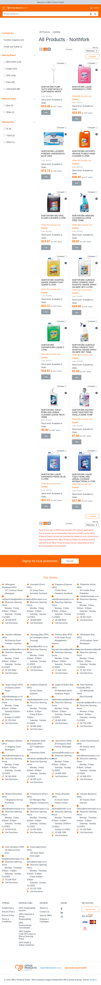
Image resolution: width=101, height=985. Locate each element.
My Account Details (90, 910)
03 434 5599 (85, 829)
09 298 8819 (60, 620)
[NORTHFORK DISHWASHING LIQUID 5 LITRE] (53, 332)
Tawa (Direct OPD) (63, 741)
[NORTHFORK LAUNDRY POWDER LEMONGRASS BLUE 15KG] (53, 138)
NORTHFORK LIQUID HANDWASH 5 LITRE (82, 88)
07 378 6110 (10, 720)
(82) (10, 82)
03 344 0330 (35, 829)
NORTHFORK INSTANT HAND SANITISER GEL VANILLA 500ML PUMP (83, 412)
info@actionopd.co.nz (89, 596)
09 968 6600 (35, 620)
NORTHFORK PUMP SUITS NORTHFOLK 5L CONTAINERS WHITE (52, 89)
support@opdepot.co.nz (50, 968)
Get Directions (11, 623)
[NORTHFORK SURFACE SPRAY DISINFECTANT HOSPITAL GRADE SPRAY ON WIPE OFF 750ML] (84, 332)
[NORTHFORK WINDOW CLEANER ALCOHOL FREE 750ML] (84, 203)
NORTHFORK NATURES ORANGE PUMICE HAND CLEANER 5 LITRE (83, 153)
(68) (13, 89)
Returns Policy (8, 912)
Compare (60, 63)
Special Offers (46, 915)
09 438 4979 (10, 620)
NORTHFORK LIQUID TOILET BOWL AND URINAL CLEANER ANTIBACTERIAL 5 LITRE (83, 478)
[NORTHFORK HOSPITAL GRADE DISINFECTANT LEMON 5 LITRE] (53, 267)
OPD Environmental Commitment (25, 925)
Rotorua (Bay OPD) (63, 635)
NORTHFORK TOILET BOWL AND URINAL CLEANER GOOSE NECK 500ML (53, 413)
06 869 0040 (35, 726)
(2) (9, 105)
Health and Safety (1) (13, 47)
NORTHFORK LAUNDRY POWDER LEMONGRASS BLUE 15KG (53, 153)
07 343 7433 (60, 670)
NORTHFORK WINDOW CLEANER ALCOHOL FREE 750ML (83, 218)
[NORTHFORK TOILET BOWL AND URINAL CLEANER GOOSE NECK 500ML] (53, 397)
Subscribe (70, 561)
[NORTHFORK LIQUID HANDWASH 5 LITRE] (84, 74)
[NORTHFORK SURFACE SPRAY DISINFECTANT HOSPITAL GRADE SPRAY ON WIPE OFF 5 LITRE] (84, 267)
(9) (8, 129)
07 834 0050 (10, 670)
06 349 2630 (10, 776)
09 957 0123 (85, 617)
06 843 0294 (60, 720)
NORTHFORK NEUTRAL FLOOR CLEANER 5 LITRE (53, 217)
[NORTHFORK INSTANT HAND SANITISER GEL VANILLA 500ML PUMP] (84, 397)
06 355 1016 (35, 779)
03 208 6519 (10, 880)
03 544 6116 (10, 829)
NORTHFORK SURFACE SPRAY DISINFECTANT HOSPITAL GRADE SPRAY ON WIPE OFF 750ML (84, 348)
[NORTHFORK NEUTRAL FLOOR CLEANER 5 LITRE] (53, 203)
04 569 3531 (85, 776)
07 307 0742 (85, 670)
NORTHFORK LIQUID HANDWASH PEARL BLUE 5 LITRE (53, 476)
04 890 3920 (60, 773)
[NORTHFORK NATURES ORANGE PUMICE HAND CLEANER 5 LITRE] (84, 138)
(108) (11, 75)
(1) (10, 112)
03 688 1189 (60, 832)
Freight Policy (8, 908)
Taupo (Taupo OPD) (13, 685)
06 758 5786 (85, 723)
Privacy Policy (8, 915)
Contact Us (44, 912)
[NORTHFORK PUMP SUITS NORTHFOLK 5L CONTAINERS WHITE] (53, 74)
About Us (44, 908)
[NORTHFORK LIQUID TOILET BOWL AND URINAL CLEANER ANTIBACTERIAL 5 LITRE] (84, 461)
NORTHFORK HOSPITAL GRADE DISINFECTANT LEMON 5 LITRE (52, 282)
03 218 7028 (35, 888)
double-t (93, 980)
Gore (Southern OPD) (14, 847)
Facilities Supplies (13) (14, 40)
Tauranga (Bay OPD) (39, 635)
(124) (11, 69)
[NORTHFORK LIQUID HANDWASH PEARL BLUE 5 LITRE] (53, 461)
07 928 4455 (35, 667)
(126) (13, 62)
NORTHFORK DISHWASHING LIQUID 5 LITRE (52, 347)
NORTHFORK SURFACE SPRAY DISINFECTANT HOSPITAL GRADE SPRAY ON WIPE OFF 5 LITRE (84, 283)
